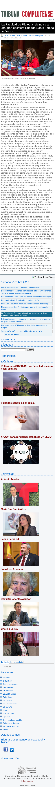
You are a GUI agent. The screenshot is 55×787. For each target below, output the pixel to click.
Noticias (6, 678)
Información (27, 781)
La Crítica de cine (10, 704)
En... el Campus (9, 694)
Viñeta (5, 730)
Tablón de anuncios (11, 726)
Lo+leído (5, 662)
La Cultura (7, 707)
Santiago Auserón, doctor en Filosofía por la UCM (21, 331)
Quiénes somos (10, 734)
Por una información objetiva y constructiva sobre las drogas (26, 297)
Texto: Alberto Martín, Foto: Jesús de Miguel (23, 35)
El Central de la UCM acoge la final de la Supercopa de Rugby (24, 326)
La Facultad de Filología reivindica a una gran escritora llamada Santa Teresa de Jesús (24, 314)
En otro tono (8, 691)
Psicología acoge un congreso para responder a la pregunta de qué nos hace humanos (26, 320)
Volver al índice (11, 335)
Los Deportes (8, 713)
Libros (5, 710)
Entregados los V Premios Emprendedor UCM (20, 300)
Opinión (6, 717)
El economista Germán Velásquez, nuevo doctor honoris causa (24, 308)
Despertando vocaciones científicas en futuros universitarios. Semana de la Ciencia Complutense (26, 292)
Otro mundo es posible (12, 720)
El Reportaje (8, 687)
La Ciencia (7, 700)
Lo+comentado (16, 662)
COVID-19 (7, 360)
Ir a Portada (8, 339)
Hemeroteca (8, 355)
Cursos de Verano (10, 684)
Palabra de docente (11, 723)
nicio (52, 19)
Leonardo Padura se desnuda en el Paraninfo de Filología (25, 304)
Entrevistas (7, 473)
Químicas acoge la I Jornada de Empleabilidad (20, 287)
